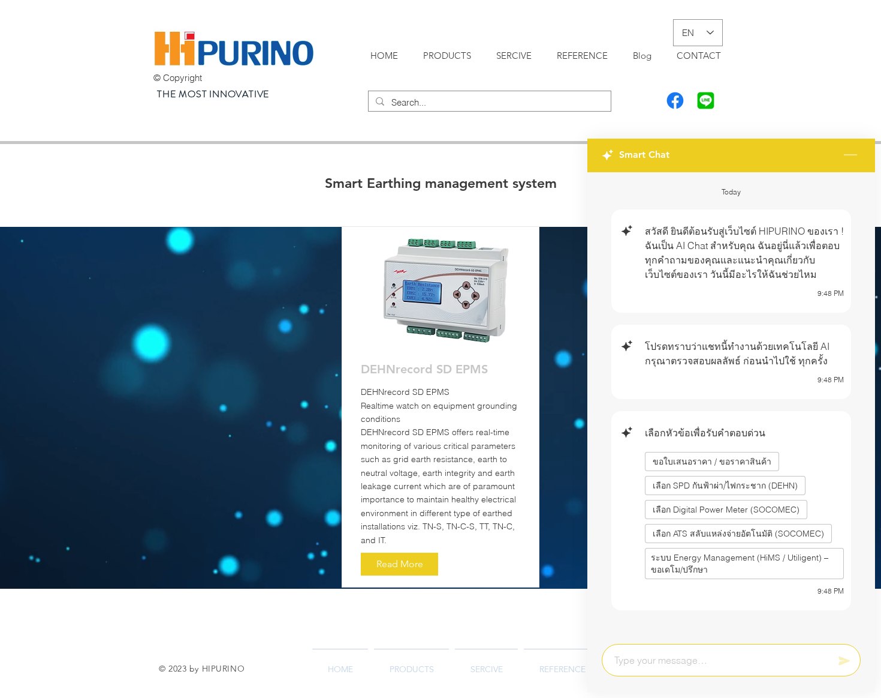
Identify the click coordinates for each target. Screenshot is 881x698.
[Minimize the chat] (850, 155)
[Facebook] (675, 100)
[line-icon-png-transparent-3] (706, 100)
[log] (731, 404)
